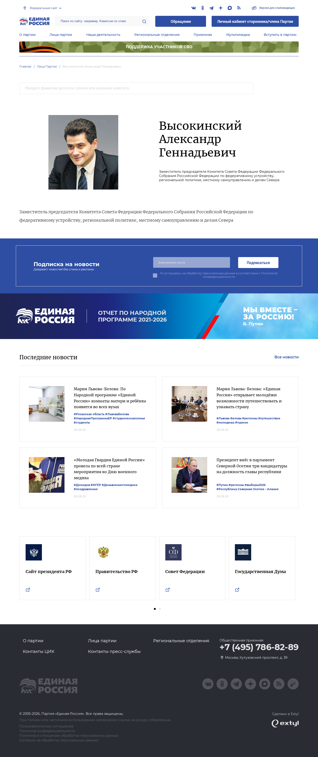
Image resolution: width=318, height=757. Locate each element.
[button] (155, 609)
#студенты (82, 422)
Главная (25, 66)
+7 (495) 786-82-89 (259, 647)
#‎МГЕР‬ (96, 485)
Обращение (181, 21)
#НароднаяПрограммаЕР (93, 418)
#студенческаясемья (129, 418)
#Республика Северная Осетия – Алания (248, 489)
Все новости (286, 357)
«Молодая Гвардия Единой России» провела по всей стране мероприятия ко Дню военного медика (109, 469)
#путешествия (269, 418)
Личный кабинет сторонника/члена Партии (255, 21)
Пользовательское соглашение (46, 726)
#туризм (241, 422)
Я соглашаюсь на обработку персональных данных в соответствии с (218, 275)
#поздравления (86, 489)
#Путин (222, 485)
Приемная (203, 35)
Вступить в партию (280, 35)
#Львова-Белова (229, 418)
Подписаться (258, 262)
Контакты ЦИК (38, 651)
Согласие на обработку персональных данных (58, 740)
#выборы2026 (255, 485)
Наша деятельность (103, 35)
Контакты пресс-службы (114, 651)
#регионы (249, 418)
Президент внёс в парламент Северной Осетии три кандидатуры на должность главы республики (252, 466)
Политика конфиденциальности (47, 731)
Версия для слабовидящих (277, 8)
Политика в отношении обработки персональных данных (68, 736)
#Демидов (82, 485)
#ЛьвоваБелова (117, 414)
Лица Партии (47, 66)
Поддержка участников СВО (159, 47)
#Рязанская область (89, 414)
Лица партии (61, 35)
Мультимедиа (238, 35)
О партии (27, 35)
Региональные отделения (157, 35)
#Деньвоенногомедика (119, 485)
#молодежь (225, 422)
